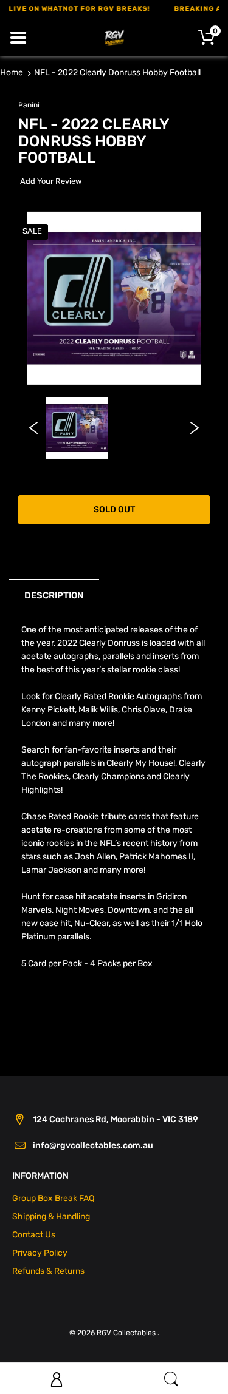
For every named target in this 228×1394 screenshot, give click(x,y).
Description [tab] (54, 595)
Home (11, 72)
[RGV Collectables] (114, 37)
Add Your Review (50, 181)
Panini (29, 105)
